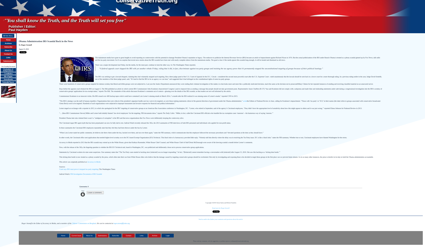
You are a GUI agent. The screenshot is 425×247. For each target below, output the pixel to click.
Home (8, 40)
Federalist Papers (8, 82)
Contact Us (8, 54)
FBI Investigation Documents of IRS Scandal (86, 174)
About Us (8, 50)
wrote (245, 101)
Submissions (8, 61)
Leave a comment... (95, 193)
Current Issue (76, 235)
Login (168, 235)
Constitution (8, 74)
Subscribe (8, 47)
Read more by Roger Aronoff (220, 208)
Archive (154, 235)
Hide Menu (9, 36)
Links (8, 57)
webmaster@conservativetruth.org (240, 241)
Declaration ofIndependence (8, 70)
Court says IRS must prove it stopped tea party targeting (78, 169)
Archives (8, 43)
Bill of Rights (8, 76)
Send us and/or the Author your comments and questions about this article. (221, 219)
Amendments (8, 79)
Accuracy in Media (94, 162)
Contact (128, 235)
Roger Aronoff (26, 45)
